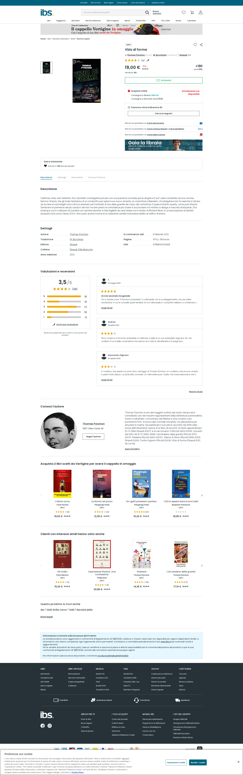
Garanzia (116, 731)
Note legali (46, 616)
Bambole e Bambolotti (161, 685)
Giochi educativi (158, 678)
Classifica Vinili (102, 689)
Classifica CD (102, 678)
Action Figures (157, 689)
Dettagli (62, 177)
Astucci (182, 689)
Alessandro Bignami (118, 355)
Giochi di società (158, 682)
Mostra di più (195, 391)
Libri (42, 609)
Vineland (141, 571)
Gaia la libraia (87, 731)
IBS (135, 72)
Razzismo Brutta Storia (183, 737)
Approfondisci (132, 449)
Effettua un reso (118, 727)
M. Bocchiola (159, 55)
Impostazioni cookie (176, 762)
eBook (43, 689)
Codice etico (147, 735)
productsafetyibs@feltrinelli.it (113, 655)
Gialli (71, 609)
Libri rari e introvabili (76, 678)
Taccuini (183, 674)
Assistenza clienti (158, 3)
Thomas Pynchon (136, 55)
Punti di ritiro (96, 3)
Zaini (181, 685)
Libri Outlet (44, 682)
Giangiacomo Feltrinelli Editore (186, 723)
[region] (121, 762)
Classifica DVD (130, 678)
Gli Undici (62, 571)
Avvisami (165, 80)
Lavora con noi (148, 731)
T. (109, 279)
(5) (85, 312)
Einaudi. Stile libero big (81, 249)
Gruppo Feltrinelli (180, 719)
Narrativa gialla (84, 609)
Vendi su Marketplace (151, 727)
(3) (85, 301)
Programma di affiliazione (153, 723)
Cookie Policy (78, 772)
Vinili (98, 682)
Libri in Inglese (46, 685)
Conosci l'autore (96, 177)
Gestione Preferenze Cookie (123, 735)
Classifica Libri (46, 678)
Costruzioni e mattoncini (161, 674)
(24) (74, 289)
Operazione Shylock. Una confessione (102, 573)
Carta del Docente (155, 123)
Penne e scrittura (186, 682)
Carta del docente (138, 3)
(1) (86, 317)
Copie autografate (76, 682)
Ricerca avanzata (157, 12)
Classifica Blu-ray (131, 682)
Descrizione (46, 177)
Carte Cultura (122, 3)
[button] (147, 12)
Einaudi (183, 55)
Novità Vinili (101, 685)
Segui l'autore (93, 436)
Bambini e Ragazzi (132, 689)
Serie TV (127, 685)
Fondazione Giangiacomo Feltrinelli (184, 728)
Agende (182, 678)
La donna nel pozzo (101, 501)
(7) (85, 307)
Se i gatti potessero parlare (141, 501)
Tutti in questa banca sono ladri (181, 501)
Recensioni (77, 177)
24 (143, 60)
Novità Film (128, 674)
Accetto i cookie (198, 762)
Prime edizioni (74, 674)
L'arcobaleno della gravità (181, 571)
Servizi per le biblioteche (152, 719)
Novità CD (100, 674)
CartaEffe (83, 3)
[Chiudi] (238, 762)
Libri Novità (45, 674)
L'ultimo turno (62, 501)
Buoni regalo (108, 3)
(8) (85, 296)
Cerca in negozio (163, 113)
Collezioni (72, 685)
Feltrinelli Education (181, 733)
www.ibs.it (166, 641)
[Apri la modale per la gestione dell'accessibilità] (199, 749)
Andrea (111, 322)
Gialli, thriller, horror (57, 609)
